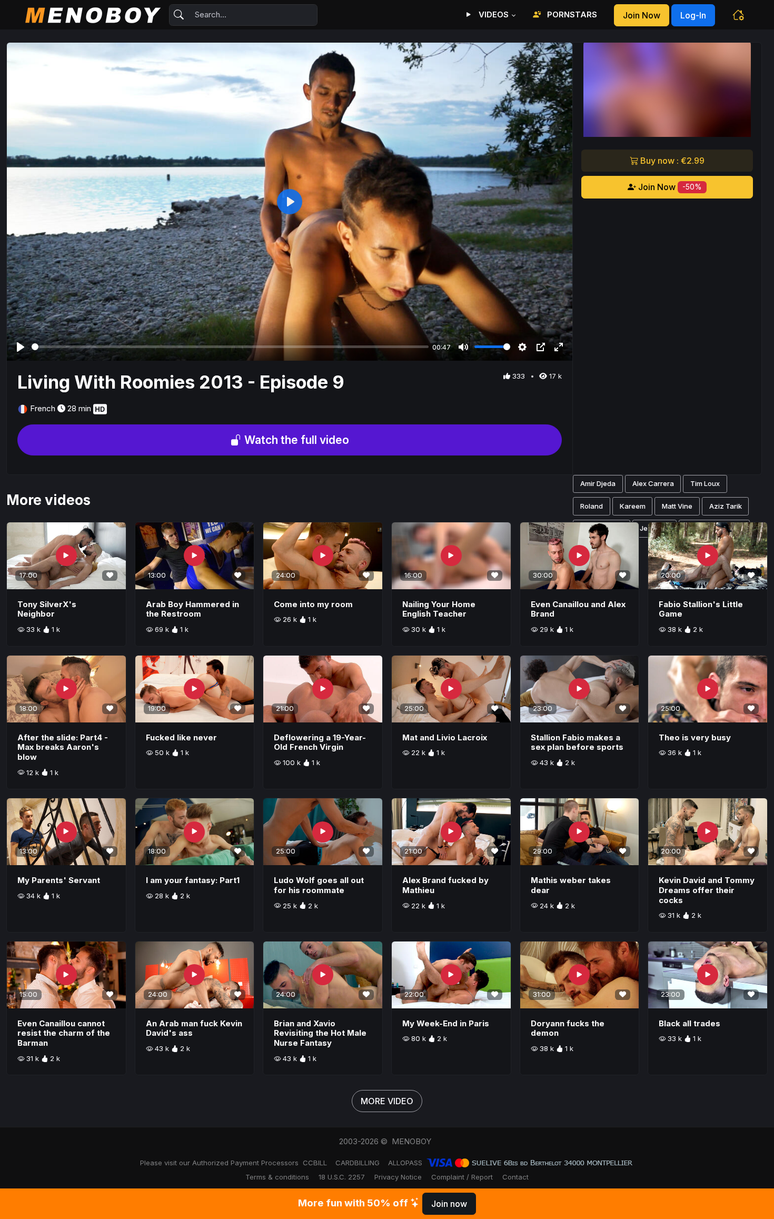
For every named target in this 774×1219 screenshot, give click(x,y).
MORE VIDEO (387, 1101)
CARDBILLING (357, 1162)
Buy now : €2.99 (671, 160)
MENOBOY (411, 1141)
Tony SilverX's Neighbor (46, 609)
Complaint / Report (462, 1177)
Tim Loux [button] (705, 483)
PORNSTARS (571, 14)
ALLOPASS (405, 1162)
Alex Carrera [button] (653, 483)
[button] (738, 14)
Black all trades (689, 1023)
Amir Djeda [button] (598, 483)
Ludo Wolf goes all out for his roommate (319, 885)
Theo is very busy (695, 737)
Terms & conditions (277, 1177)
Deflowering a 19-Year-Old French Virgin (320, 742)
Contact (515, 1177)
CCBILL (315, 1162)
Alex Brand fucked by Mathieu (445, 885)
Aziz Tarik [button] (725, 506)
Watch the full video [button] (295, 440)
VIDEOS (493, 14)
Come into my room (313, 604)
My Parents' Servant (58, 880)
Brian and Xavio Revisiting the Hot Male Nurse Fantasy (320, 1033)
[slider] (230, 347)
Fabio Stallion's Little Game (701, 609)
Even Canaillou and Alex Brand (578, 609)
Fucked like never (181, 737)
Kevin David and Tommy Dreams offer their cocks (707, 890)
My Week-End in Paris (445, 1023)
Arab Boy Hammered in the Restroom (192, 609)
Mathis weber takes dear (571, 885)
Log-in (693, 15)
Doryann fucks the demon (567, 1028)
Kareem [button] (633, 506)
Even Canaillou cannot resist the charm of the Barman (63, 1033)
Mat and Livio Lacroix (444, 737)
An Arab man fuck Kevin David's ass (194, 1028)
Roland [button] (591, 506)
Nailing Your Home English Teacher (438, 609)
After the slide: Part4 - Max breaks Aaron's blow (62, 747)
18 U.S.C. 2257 (342, 1177)
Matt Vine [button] (677, 506)
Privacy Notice (398, 1177)
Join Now (669, 187)
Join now (641, 15)
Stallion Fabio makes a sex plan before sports (577, 742)
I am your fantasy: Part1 (193, 880)
